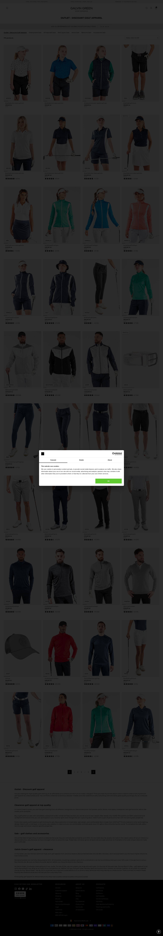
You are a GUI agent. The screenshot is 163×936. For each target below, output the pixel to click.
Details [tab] (81, 460)
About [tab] (110, 460)
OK (108, 481)
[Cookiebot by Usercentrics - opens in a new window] (113, 453)
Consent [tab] (53, 460)
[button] (158, 931)
